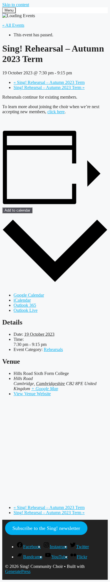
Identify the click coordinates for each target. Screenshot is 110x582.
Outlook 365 (25, 305)
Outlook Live (26, 310)
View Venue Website (32, 393)
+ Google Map (44, 388)
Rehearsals (53, 349)
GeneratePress (17, 571)
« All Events (13, 25)
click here (56, 111)
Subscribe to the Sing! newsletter (46, 528)
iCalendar (22, 300)
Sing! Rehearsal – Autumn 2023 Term (49, 82)
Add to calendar (17, 210)
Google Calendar (29, 295)
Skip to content (15, 4)
